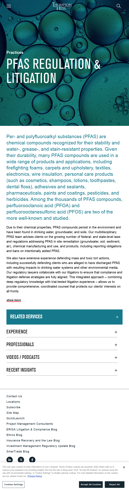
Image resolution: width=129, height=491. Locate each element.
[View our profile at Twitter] (21, 460)
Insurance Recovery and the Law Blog (33, 440)
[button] (8, 6)
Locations (13, 401)
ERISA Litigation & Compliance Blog (31, 429)
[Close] (124, 467)
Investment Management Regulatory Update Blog (40, 446)
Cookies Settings (13, 484)
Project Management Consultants (29, 423)
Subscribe (13, 407)
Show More (14, 300)
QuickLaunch (15, 418)
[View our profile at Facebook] (32, 460)
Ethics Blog (14, 435)
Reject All (114, 484)
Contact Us (14, 396)
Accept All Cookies (91, 484)
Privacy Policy (35, 476)
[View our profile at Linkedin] (9, 460)
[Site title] (62, 6)
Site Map (12, 412)
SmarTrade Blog (17, 451)
